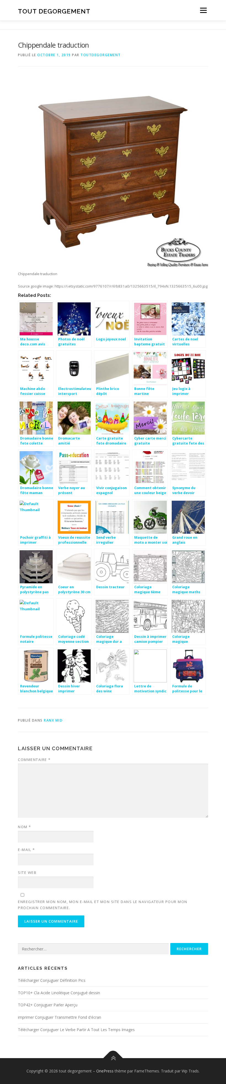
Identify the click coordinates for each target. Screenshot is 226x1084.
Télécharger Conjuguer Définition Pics (51, 980)
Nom (24, 826)
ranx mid (53, 720)
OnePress (105, 1071)
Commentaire (34, 759)
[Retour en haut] (113, 1058)
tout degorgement (54, 11)
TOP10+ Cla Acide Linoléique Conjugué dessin (59, 992)
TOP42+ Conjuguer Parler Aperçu (47, 1004)
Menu (203, 10)
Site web (27, 872)
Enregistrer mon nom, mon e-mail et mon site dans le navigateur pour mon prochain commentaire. (102, 904)
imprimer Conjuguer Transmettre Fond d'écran (59, 1017)
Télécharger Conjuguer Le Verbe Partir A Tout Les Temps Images (76, 1029)
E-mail (26, 849)
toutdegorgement (100, 55)
